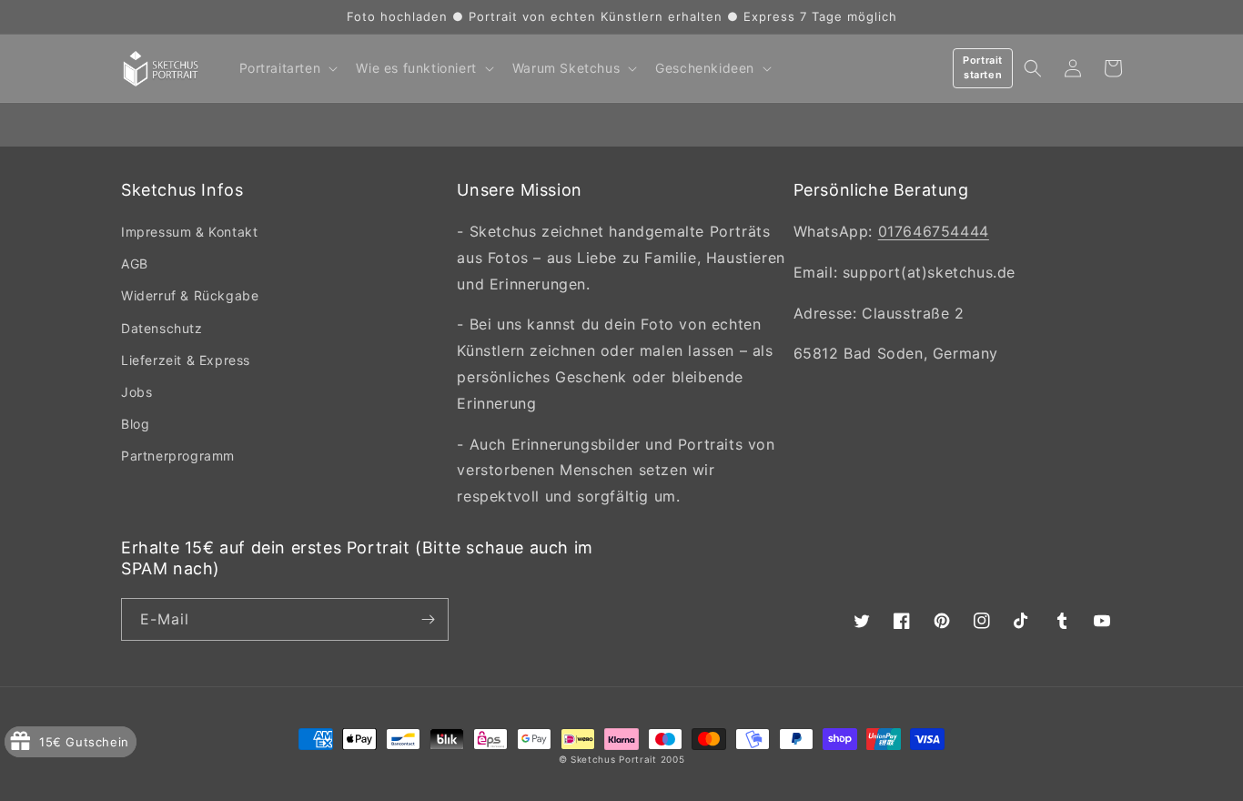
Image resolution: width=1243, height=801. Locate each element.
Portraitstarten (983, 67)
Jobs (136, 392)
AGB (134, 263)
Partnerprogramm (178, 455)
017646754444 (933, 231)
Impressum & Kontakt (189, 231)
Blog (135, 423)
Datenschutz (162, 328)
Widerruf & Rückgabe (189, 295)
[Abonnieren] (428, 619)
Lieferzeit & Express (185, 360)
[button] (287, 68)
